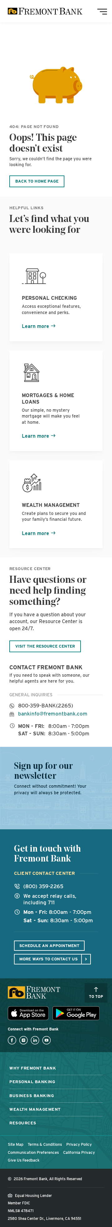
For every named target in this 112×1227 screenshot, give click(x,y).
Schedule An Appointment (49, 945)
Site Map (15, 1144)
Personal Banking (32, 1081)
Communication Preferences (33, 1152)
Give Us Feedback (24, 1160)
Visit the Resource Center (45, 646)
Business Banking (31, 1095)
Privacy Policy (79, 1144)
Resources (22, 1122)
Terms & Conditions (45, 1144)
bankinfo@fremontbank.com (52, 714)
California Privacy (79, 1152)
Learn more (35, 326)
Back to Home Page (36, 181)
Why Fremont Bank (32, 1067)
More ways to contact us (48, 958)
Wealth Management (35, 1109)
